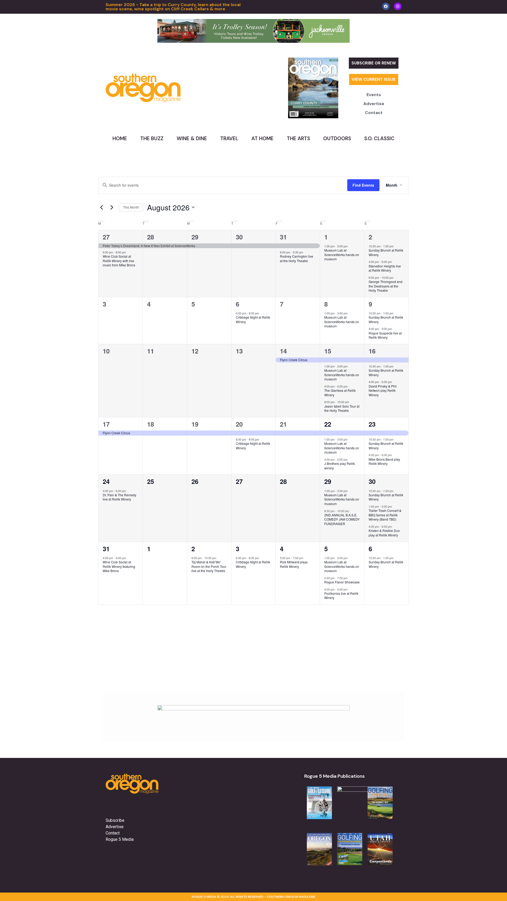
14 (283, 350)
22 (327, 423)
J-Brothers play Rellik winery (339, 465)
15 (327, 350)
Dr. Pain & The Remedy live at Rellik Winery (119, 497)
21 (283, 423)
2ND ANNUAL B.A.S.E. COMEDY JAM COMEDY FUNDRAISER (342, 519)
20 (239, 423)
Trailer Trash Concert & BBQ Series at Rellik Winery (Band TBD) (385, 514)
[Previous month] (101, 207)
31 (283, 236)
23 (372, 423)
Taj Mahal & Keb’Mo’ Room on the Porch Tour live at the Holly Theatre (208, 566)
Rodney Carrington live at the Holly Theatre (296, 258)
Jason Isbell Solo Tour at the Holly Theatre (341, 408)
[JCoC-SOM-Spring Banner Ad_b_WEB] (253, 41)
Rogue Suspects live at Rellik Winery (385, 335)
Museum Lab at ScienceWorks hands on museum (341, 254)
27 (106, 236)
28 (150, 236)
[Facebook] (385, 6)
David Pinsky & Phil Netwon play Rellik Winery (383, 390)
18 (150, 423)
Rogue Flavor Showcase (342, 582)
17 (106, 423)
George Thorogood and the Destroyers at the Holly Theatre (385, 286)
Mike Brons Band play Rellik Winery (384, 461)
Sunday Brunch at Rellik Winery (386, 252)
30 (239, 236)
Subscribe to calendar (377, 619)
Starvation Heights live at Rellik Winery (385, 268)
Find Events (363, 185)
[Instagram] (397, 6)
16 (372, 350)
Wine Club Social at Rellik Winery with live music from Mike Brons (119, 260)
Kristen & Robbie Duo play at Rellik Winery (384, 532)
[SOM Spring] (253, 708)
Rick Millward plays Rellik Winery (294, 564)
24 (106, 481)
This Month (131, 207)
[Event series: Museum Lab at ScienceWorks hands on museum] (350, 246)
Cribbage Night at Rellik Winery (253, 319)
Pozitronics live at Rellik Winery (341, 595)
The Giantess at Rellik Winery (340, 392)
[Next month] (112, 207)
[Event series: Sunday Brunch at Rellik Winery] (396, 246)
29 (194, 236)
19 (194, 423)
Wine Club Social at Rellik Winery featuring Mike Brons (119, 566)
